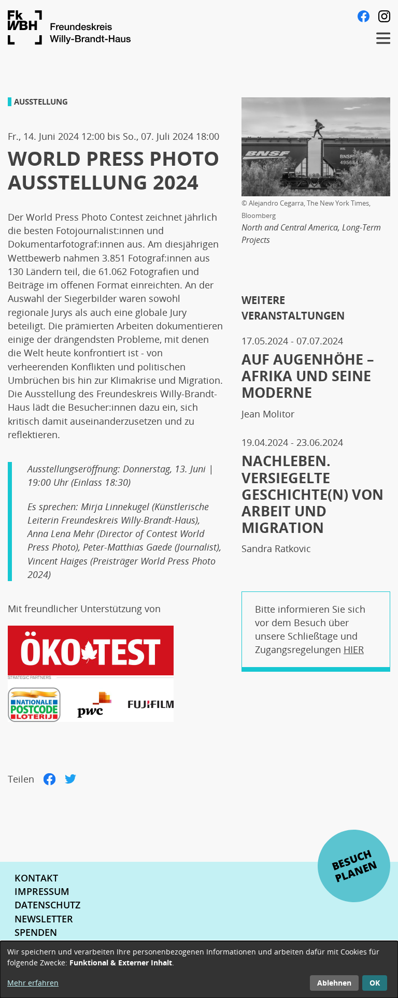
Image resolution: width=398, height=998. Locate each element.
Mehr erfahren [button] (33, 983)
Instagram (384, 16)
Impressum (42, 891)
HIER (354, 649)
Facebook (363, 16)
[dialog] (199, 969)
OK (374, 983)
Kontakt (36, 878)
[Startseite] (183, 27)
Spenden (36, 932)
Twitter (71, 779)
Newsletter (44, 919)
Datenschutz (47, 905)
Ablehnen (334, 983)
